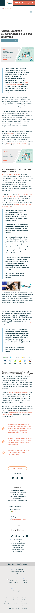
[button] (31, 12)
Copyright (14, 530)
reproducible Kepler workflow (18, 392)
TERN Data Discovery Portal (24, 3)
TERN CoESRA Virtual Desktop (16, 143)
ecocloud (10, 133)
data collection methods (23, 323)
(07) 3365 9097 (15, 509)
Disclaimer (21, 530)
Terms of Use (17, 526)
